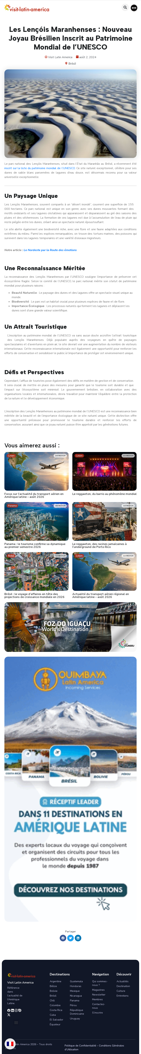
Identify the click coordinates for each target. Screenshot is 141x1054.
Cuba (53, 1015)
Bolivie (53, 991)
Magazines (98, 990)
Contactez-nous (98, 1006)
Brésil (72, 63)
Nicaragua (76, 995)
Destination (123, 986)
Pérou (73, 1005)
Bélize (53, 986)
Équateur (55, 1024)
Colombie (55, 1005)
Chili (52, 1000)
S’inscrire (97, 1012)
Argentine (55, 981)
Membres (97, 999)
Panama (74, 1000)
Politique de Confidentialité (80, 1045)
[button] (134, 8)
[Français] (10, 1044)
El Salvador (56, 1019)
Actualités (123, 981)
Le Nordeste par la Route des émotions (50, 250)
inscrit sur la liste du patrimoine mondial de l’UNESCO (39, 168)
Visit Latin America (20, 983)
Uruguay (75, 1018)
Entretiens (123, 995)
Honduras (75, 986)
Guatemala (76, 981)
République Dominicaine (77, 1012)
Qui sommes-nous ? (100, 983)
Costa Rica (56, 1010)
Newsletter (98, 994)
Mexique (75, 991)
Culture (121, 991)
